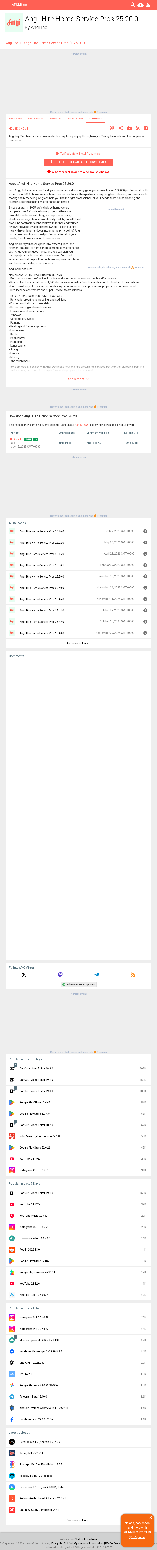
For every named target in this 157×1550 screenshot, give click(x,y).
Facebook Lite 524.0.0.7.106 (36, 1419)
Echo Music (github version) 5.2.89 (40, 1136)
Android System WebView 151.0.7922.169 (45, 1407)
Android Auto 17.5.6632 (34, 1294)
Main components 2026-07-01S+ (39, 1340)
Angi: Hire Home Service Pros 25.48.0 (42, 587)
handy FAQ (81, 424)
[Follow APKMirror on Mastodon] (60, 976)
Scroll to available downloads (81, 162)
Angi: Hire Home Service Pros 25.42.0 (42, 621)
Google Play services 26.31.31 (37, 1272)
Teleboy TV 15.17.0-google (36, 1475)
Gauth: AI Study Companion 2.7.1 (39, 1509)
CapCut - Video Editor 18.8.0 (36, 1068)
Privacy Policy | (51, 1543)
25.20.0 (18, 439)
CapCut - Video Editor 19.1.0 (36, 1079)
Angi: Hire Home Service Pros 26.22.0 (42, 542)
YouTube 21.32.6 (30, 1283)
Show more (76, 379)
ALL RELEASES (75, 118)
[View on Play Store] (129, 128)
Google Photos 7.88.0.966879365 (39, 1385)
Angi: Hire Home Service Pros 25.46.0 (42, 599)
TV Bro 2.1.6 (27, 1374)
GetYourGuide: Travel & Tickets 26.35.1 (43, 1498)
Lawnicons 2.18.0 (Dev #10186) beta (42, 1487)
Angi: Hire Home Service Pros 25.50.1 (42, 565)
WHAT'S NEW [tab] (15, 118)
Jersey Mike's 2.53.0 (32, 1453)
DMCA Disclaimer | (116, 1543)
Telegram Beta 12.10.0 (33, 1396)
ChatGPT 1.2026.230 (32, 1362)
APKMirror (19, 5)
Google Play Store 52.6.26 (35, 1147)
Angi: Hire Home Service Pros (46, 43)
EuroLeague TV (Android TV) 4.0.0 (40, 1441)
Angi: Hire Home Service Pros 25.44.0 (42, 610)
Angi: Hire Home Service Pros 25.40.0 (42, 633)
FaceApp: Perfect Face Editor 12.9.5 (41, 1464)
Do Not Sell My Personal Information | (82, 1543)
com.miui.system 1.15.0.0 (35, 1238)
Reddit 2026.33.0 (30, 1249)
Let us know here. (86, 1539)
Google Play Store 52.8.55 (35, 1260)
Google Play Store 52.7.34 (35, 1113)
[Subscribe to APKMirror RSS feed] (133, 976)
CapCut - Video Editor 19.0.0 (36, 1091)
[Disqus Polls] (78, 709)
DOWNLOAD (55, 118)
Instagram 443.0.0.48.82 (34, 1328)
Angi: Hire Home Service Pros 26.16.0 (42, 554)
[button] (112, 128)
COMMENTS (95, 118)
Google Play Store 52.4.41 (35, 1102)
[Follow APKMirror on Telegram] (96, 976)
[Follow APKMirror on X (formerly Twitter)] (24, 976)
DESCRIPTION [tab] (35, 118)
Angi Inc (39, 27)
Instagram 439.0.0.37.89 (34, 1170)
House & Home (18, 128)
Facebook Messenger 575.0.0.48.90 (41, 1351)
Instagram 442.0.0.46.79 (34, 1227)
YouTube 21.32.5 (30, 1158)
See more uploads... (78, 643)
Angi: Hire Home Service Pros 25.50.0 (42, 576)
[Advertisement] (78, 82)
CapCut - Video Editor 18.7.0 (36, 1125)
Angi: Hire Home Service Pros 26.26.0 (42, 531)
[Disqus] (78, 809)
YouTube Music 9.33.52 (33, 1215)
